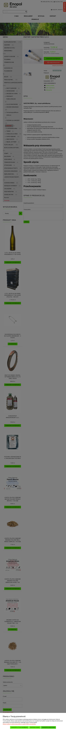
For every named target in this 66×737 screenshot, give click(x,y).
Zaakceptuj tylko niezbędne (19, 727)
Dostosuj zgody (35, 727)
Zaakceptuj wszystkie (48, 727)
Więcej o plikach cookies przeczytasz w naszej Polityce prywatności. (19, 724)
